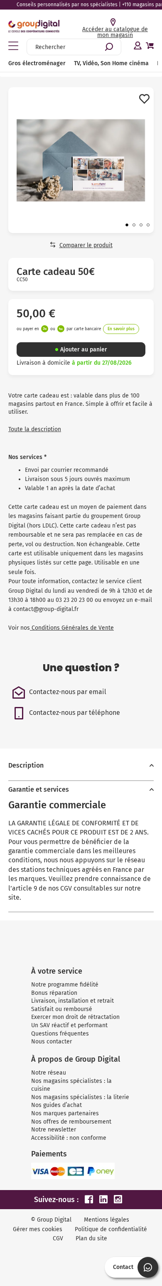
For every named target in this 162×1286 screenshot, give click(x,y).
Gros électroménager (37, 63)
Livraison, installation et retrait (72, 1000)
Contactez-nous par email (67, 692)
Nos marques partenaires (65, 1113)
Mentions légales (106, 1219)
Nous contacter (51, 1041)
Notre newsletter (53, 1129)
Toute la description (34, 429)
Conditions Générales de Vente (72, 627)
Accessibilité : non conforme (68, 1137)
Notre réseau (48, 1072)
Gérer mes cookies (37, 1229)
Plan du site (91, 1238)
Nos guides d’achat (56, 1105)
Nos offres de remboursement (71, 1121)
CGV (58, 1238)
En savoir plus (121, 328)
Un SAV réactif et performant (69, 1025)
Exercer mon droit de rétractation (75, 1017)
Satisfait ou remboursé (61, 1009)
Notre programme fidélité (64, 984)
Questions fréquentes (60, 1033)
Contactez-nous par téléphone (74, 713)
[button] (126, 224)
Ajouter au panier (83, 349)
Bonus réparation (54, 992)
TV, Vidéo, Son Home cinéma (111, 63)
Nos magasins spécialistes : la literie (80, 1097)
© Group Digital (51, 1219)
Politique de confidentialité (111, 1229)
